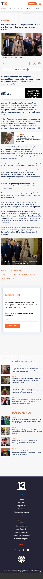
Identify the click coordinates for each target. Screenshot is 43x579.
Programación (21, 506)
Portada (21, 499)
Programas (21, 502)
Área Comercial (21, 529)
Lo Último (4, 9)
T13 (2, 63)
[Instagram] (15, 550)
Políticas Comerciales (21, 532)
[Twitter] (19, 550)
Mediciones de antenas (21, 536)
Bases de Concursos (21, 512)
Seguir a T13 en (20, 69)
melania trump (9, 275)
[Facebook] (24, 550)
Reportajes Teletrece (17, 9)
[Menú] (40, 4)
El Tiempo (30, 9)
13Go (21, 515)
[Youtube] (28, 550)
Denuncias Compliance (21, 539)
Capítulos (21, 509)
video (32, 275)
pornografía (8, 278)
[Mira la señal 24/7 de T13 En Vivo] (32, 3)
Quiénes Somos (21, 526)
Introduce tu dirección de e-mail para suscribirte (19, 314)
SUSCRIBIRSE (12, 326)
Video (38, 9)
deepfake (23, 275)
